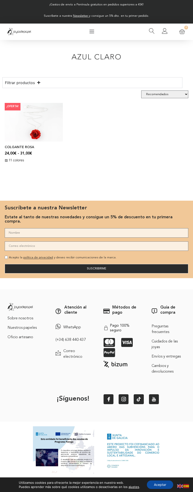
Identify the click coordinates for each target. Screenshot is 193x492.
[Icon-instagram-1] (124, 399)
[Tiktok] (139, 399)
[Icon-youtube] (154, 399)
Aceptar (160, 485)
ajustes (134, 487)
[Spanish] (186, 485)
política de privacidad (38, 257)
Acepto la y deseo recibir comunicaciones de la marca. (63, 257)
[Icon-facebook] (108, 399)
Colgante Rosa (19, 147)
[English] (180, 485)
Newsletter (80, 15)
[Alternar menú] (91, 31)
